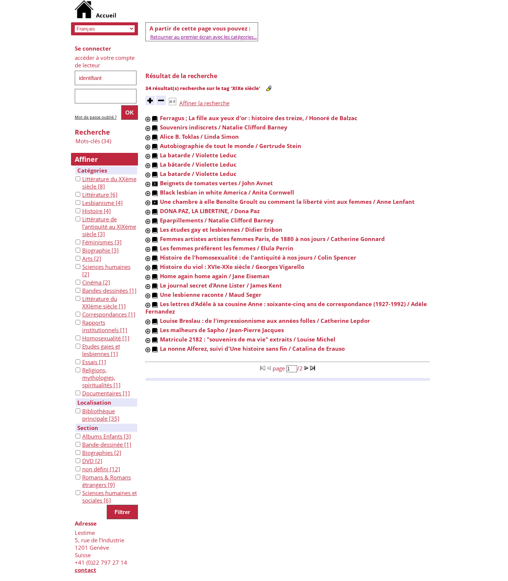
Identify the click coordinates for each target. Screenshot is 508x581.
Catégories (92, 170)
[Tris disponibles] (172, 103)
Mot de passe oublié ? (96, 117)
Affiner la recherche (204, 103)
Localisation (94, 402)
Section (87, 427)
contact (85, 570)
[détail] (147, 119)
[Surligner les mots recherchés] (268, 88)
